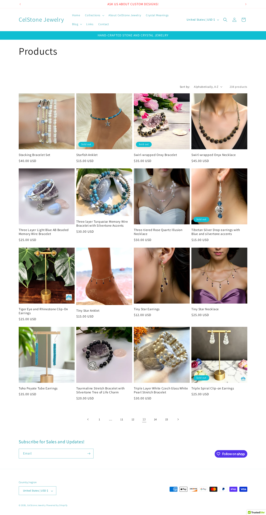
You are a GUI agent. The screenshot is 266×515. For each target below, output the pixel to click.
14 (155, 419)
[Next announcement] (245, 4)
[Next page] (177, 419)
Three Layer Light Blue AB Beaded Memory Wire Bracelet (44, 232)
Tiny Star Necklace (205, 309)
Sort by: (185, 87)
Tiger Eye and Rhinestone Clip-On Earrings (43, 311)
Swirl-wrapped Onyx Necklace (213, 155)
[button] (94, 15)
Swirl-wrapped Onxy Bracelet (155, 155)
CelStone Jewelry (36, 505)
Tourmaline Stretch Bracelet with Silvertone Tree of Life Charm (100, 390)
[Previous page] (88, 419)
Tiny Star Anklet (88, 310)
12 (133, 419)
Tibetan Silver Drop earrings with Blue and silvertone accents (215, 232)
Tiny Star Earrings (147, 309)
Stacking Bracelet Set (34, 155)
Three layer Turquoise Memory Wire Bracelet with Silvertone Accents (102, 223)
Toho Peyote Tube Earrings (38, 388)
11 (121, 419)
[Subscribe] (88, 453)
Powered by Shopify (57, 505)
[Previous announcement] (20, 4)
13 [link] (144, 419)
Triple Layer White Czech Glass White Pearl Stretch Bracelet (161, 390)
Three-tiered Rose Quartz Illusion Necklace (158, 232)
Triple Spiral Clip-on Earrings (212, 388)
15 (166, 419)
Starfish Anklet (87, 155)
